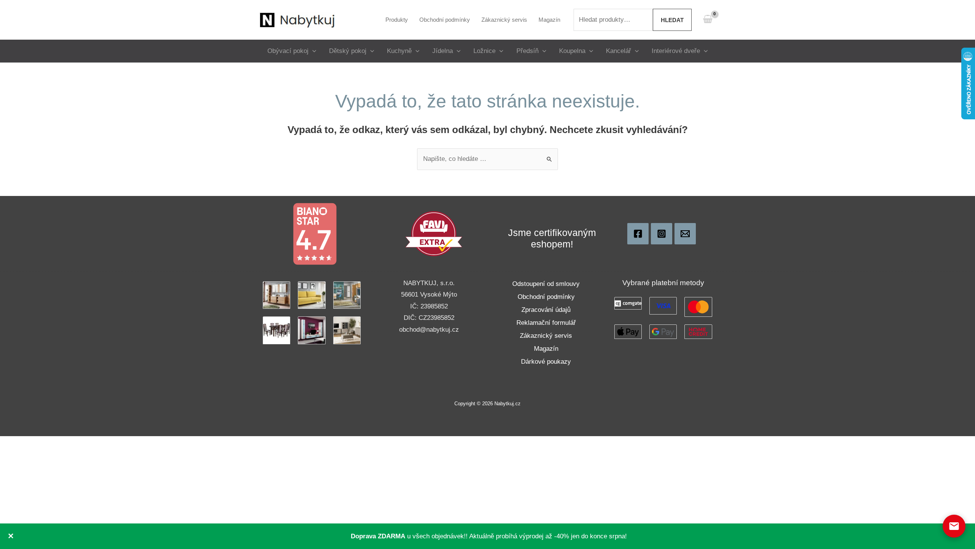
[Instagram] (661, 233)
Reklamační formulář (546, 322)
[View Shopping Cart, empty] (707, 19)
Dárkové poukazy (546, 361)
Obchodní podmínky (546, 296)
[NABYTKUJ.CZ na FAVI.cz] (433, 233)
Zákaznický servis (546, 335)
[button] (312, 51)
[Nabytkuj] (638, 233)
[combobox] (613, 20)
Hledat (672, 20)
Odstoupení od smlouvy (546, 283)
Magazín (546, 348)
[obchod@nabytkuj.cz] (685, 233)
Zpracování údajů (546, 309)
